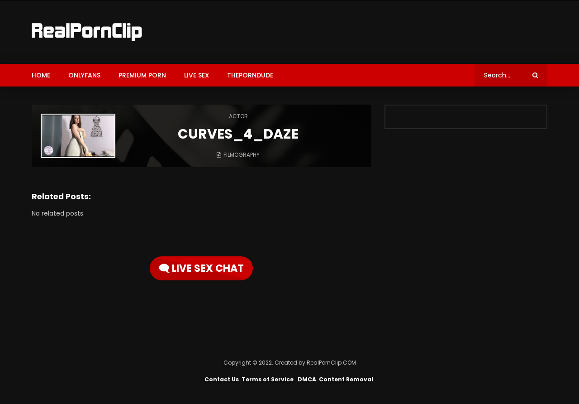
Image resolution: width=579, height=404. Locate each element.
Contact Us (221, 379)
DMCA (307, 379)
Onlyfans (84, 75)
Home (41, 75)
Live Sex (196, 75)
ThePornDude (250, 75)
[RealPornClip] (87, 32)
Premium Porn (142, 75)
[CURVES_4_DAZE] (78, 136)
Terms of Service (268, 379)
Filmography (241, 155)
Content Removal (346, 379)
